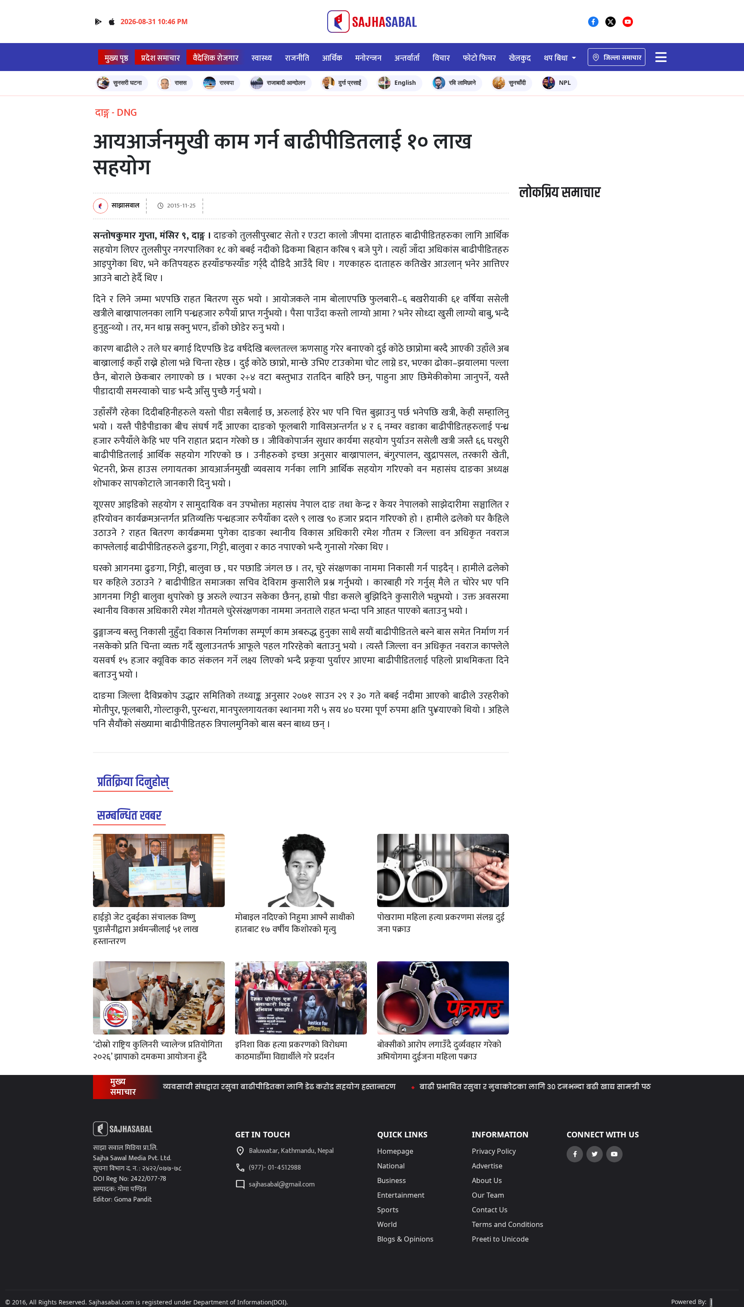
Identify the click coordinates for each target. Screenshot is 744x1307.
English (405, 82)
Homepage (395, 1151)
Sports (388, 1209)
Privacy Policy (494, 1151)
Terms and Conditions (507, 1224)
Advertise (487, 1166)
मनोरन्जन (368, 58)
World (387, 1224)
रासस (180, 82)
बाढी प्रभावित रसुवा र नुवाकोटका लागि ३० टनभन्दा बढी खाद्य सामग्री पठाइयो (514, 1087)
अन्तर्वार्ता (407, 58)
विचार (441, 58)
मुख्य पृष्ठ (116, 58)
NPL (565, 82)
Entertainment (401, 1195)
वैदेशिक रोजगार (216, 58)
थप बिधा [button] (557, 58)
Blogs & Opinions (405, 1239)
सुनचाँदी (517, 82)
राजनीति (297, 58)
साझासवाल (126, 206)
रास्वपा (227, 82)
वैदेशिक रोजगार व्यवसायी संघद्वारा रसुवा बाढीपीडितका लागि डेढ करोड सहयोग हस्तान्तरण (224, 1087)
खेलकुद (520, 58)
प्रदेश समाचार (160, 58)
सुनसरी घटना (127, 82)
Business (391, 1180)
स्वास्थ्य (261, 58)
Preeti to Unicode (500, 1239)
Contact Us (490, 1209)
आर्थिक (332, 58)
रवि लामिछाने (462, 82)
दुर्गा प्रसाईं (349, 82)
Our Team (488, 1195)
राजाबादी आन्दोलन (286, 82)
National (391, 1166)
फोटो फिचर (479, 58)
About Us (487, 1180)
